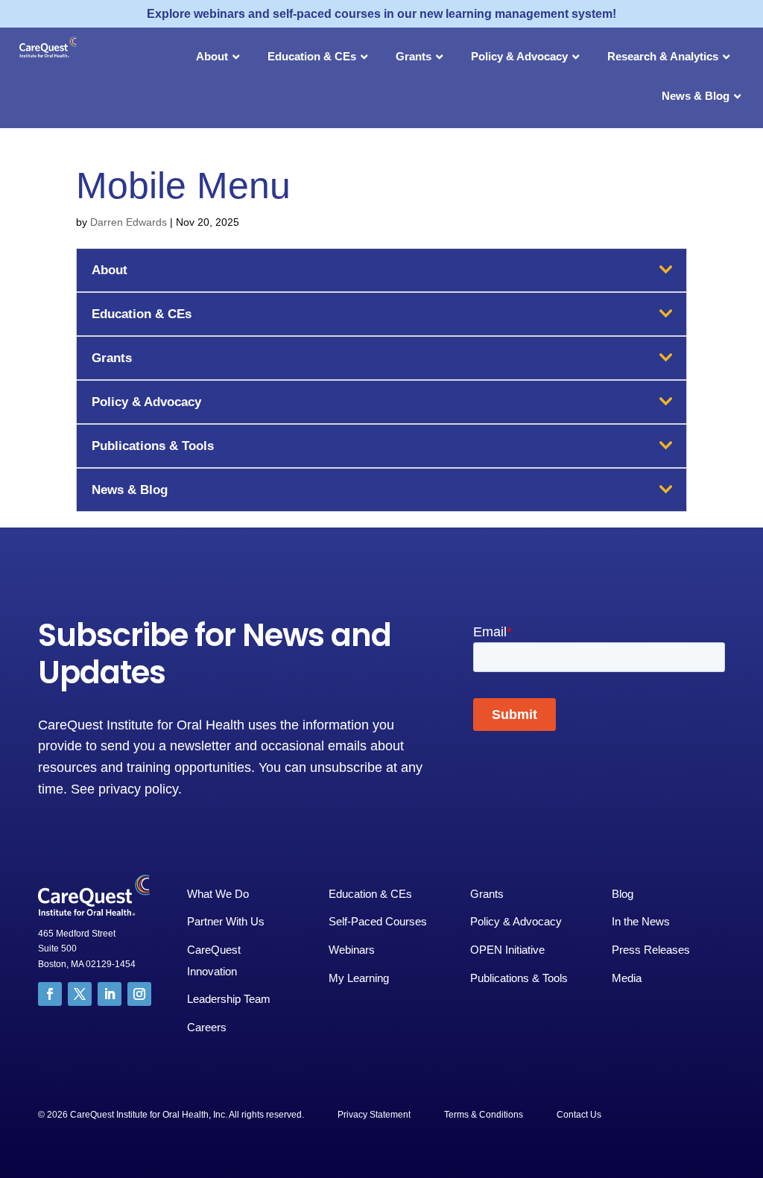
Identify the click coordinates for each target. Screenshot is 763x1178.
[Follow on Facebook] (50, 994)
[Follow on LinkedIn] (109, 994)
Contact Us (579, 1114)
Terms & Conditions (483, 1114)
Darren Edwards (128, 222)
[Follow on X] (80, 994)
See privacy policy (124, 789)
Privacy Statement (374, 1114)
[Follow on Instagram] (139, 994)
